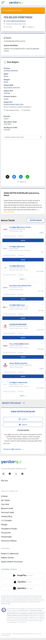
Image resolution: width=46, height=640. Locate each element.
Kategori (7, 79)
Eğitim (6, 76)
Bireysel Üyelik (7, 508)
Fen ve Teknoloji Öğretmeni (19, 344)
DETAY (22, 279)
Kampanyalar (6, 536)
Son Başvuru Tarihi (10, 127)
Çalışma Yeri (8, 102)
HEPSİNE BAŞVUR (36, 220)
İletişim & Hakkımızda (9, 553)
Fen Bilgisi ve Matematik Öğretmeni (18, 382)
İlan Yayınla (5, 500)
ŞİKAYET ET (23, 182)
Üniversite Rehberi (9, 540)
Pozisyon (7, 68)
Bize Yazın (4, 480)
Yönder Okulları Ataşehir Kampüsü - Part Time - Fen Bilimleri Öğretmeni (18, 363)
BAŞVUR (23, 240)
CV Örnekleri (6, 520)
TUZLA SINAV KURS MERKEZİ (15, 21)
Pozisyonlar (6, 532)
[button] (9, 212)
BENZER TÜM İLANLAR (11, 403)
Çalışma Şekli (8, 85)
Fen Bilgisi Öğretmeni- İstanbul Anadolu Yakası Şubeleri (20, 227)
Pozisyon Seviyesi (10, 96)
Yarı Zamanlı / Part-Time (12, 87)
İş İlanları (4, 496)
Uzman (6, 99)
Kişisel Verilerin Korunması (11, 561)
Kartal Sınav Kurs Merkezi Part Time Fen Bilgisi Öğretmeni (20, 286)
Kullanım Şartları (7, 557)
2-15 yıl (6, 118)
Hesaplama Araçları (9, 528)
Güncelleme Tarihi (10, 122)
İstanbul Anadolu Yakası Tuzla (16, 24)
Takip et (24, 419)
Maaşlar (4, 524)
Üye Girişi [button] (5, 504)
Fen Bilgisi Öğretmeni (11, 70)
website (24, 425)
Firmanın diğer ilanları (12, 449)
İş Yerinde (7, 93)
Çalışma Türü (8, 91)
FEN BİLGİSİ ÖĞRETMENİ (18, 324)
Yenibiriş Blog (6, 516)
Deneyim (7, 116)
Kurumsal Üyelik (7, 512)
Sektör (6, 74)
